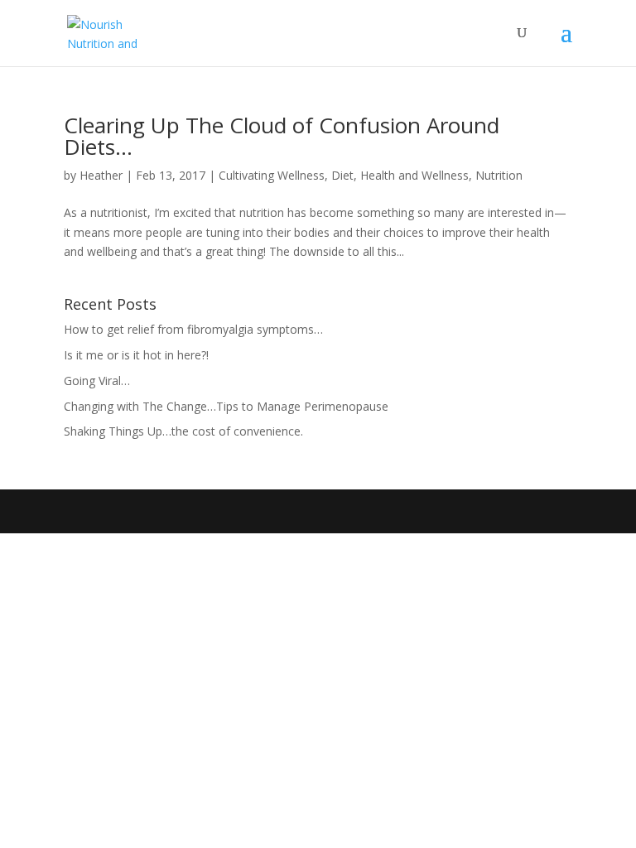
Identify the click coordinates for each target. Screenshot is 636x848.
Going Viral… (97, 380)
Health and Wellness (414, 175)
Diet (342, 175)
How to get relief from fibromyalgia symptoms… (193, 329)
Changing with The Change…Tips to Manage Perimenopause (226, 406)
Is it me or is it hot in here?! (136, 355)
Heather (101, 175)
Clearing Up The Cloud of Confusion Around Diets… (281, 135)
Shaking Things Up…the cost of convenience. (183, 431)
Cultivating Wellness (272, 175)
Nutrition (499, 175)
